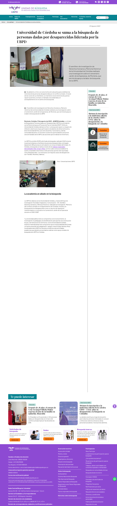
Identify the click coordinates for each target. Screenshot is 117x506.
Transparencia (30, 16)
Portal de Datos (63, 489)
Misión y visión (62, 454)
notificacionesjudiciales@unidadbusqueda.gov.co (23, 478)
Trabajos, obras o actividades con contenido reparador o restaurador (96, 466)
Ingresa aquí (14, 440)
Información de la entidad (65, 464)
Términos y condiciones (93, 494)
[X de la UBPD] (102, 2)
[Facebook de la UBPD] (108, 2)
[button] (115, 406)
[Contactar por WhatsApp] (115, 479)
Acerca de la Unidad (64, 451)
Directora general (63, 456)
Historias (74, 16)
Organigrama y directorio (65, 459)
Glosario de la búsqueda (65, 462)
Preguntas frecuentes (92, 484)
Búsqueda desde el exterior (94, 473)
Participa (55, 16)
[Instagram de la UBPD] (105, 2)
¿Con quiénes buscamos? (93, 458)
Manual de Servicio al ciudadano (95, 492)
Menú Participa (90, 451)
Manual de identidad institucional (68, 467)
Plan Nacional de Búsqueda (66, 479)
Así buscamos (62, 474)
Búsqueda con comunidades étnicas (97, 470)
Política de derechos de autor (94, 502)
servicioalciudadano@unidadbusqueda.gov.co (34, 467)
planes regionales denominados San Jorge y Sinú (44, 148)
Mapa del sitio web (91, 504)
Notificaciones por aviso (93, 486)
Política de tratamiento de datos (95, 489)
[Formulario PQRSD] (96, 2)
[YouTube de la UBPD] (99, 2)
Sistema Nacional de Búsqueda (67, 476)
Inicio (11, 16)
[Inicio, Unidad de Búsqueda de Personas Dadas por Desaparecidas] (29, 9)
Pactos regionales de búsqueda (67, 491)
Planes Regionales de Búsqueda (67, 481)
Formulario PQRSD (91, 477)
